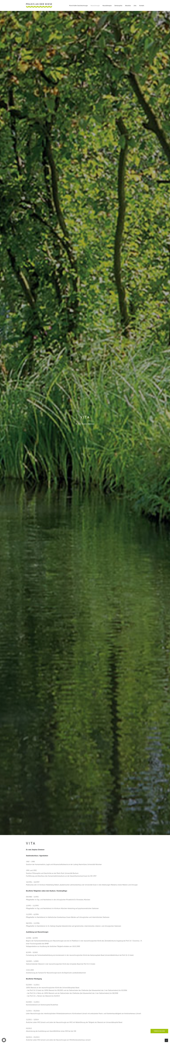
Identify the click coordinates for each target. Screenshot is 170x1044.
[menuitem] (79, 5)
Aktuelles (128, 5)
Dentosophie (118, 5)
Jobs (135, 5)
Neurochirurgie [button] (95, 5)
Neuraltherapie (107, 5)
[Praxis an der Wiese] (39, 5)
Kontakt (141, 5)
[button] (4, 1040)
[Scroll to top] (166, 1040)
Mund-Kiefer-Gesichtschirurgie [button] (78, 5)
